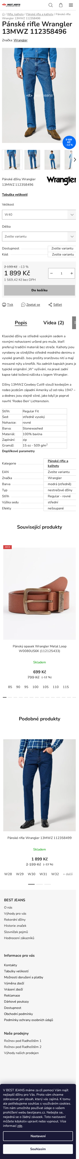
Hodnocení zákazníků (19, 938)
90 (18, 687)
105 (46, 687)
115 (66, 687)
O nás (8, 907)
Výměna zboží (14, 983)
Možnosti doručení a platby (23, 977)
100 (35, 687)
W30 (31, 874)
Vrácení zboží (13, 989)
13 (74, 697)
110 (56, 687)
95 (26, 687)
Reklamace (12, 995)
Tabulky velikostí (16, 971)
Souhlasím (38, 1149)
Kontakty (10, 965)
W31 (43, 874)
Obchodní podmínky (18, 1014)
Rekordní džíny (15, 919)
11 (63, 697)
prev (4, 579)
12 (69, 697)
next (75, 579)
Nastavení (38, 1136)
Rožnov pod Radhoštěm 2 (23, 1047)
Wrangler (21, 40)
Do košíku (39, 290)
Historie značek (15, 926)
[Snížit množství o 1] (51, 273)
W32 (55, 874)
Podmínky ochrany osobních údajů (28, 1020)
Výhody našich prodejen (21, 1053)
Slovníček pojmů (16, 932)
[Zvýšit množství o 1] (72, 273)
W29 (20, 874)
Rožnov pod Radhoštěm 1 (23, 1041)
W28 (8, 874)
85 (10, 687)
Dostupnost (12, 1008)
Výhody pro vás (15, 913)
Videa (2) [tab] (53, 322)
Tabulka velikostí (15, 194)
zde (19, 1126)
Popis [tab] (21, 322)
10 (58, 697)
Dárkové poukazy (16, 1001)
